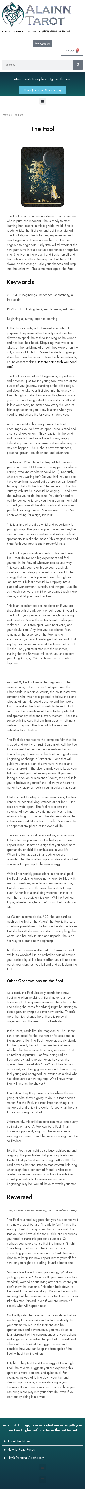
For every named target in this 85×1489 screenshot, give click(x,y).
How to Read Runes (21, 1449)
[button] (42, 101)
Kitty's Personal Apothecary (26, 1457)
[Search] (78, 65)
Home (6, 115)
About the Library (19, 1441)
